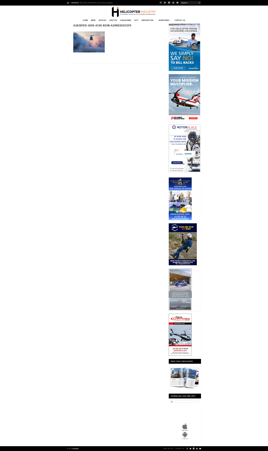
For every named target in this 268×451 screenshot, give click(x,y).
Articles (102, 20)
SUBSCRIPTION (147, 20)
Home (85, 20)
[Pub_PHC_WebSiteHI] (180, 355)
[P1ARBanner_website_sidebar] (183, 265)
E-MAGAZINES (125, 20)
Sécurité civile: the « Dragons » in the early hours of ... (98, 3)
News (93, 20)
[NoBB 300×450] (184, 70)
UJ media (75, 449)
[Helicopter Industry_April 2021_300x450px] (184, 121)
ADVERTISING (163, 20)
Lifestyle (113, 20)
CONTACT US (180, 20)
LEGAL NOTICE (168, 449)
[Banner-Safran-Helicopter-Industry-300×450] (184, 171)
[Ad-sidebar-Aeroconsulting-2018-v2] (180, 219)
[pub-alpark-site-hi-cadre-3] (180, 310)
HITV (136, 20)
